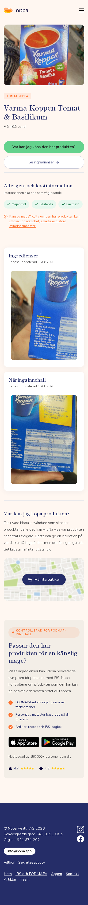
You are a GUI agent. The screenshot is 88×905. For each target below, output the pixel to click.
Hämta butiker (47, 579)
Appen (56, 873)
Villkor (9, 862)
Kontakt (72, 873)
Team (25, 879)
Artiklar (10, 879)
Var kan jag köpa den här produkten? (44, 146)
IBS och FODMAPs (31, 873)
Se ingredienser (41, 162)
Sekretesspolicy (31, 862)
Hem (8, 873)
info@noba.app (20, 851)
